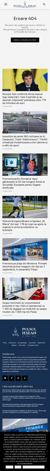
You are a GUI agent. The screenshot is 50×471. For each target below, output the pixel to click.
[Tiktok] (25, 378)
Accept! (9, 467)
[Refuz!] (47, 451)
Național (6, 90)
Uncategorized (8, 217)
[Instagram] (18, 378)
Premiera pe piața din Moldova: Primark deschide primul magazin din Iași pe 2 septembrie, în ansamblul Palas (24, 266)
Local (5, 132)
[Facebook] (11, 378)
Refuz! (18, 467)
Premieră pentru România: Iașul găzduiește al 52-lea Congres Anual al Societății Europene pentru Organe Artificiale (23, 183)
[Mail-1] (5, 378)
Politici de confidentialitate (34, 467)
